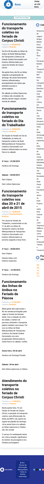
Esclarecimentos (15, 214)
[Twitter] (37, 470)
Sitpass (39, 231)
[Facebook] (34, 470)
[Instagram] (40, 470)
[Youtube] (43, 470)
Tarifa (39, 234)
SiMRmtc (40, 228)
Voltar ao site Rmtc (37, 4)
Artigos (39, 39)
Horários (12, 47)
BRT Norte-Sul (39, 77)
